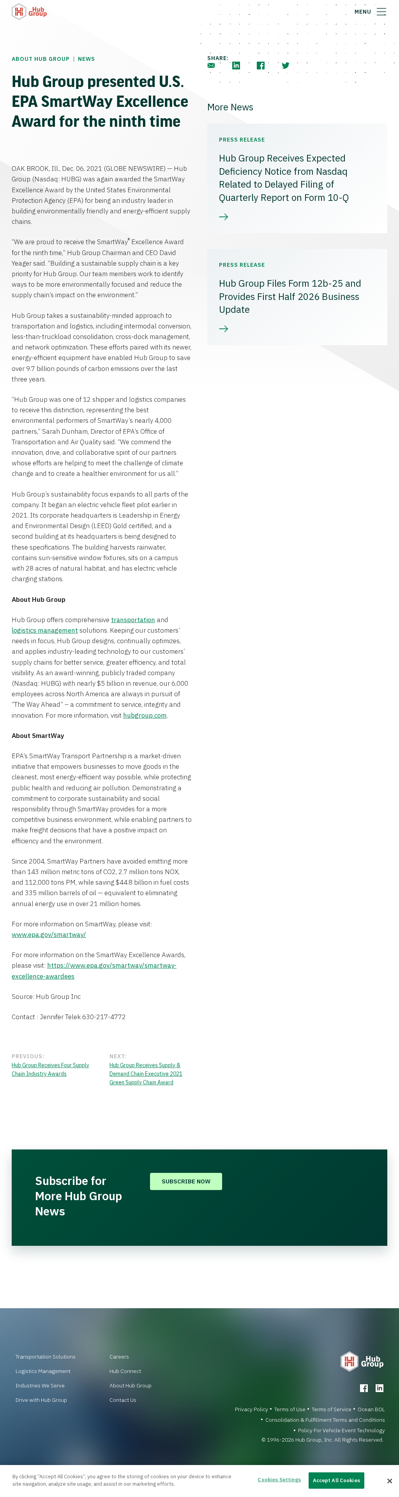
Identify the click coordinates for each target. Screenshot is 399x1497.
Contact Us (122, 1399)
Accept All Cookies (336, 1480)
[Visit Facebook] (364, 1388)
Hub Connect (125, 1371)
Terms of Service (331, 1409)
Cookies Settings (279, 1479)
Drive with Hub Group (41, 1399)
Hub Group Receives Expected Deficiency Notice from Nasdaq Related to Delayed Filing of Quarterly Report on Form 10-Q (284, 178)
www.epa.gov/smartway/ (49, 934)
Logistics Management (43, 1371)
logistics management (45, 630)
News (86, 58)
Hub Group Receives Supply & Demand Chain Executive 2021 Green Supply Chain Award (145, 1074)
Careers (119, 1356)
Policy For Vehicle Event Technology (341, 1430)
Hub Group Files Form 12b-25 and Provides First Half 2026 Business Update (290, 296)
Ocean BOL (371, 1409)
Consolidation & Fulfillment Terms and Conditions (325, 1419)
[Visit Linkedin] (379, 1388)
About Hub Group (41, 58)
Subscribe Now (186, 1181)
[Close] (389, 1481)
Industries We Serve (40, 1385)
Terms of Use (289, 1409)
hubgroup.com (145, 715)
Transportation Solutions (46, 1356)
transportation (133, 619)
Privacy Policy (251, 1409)
